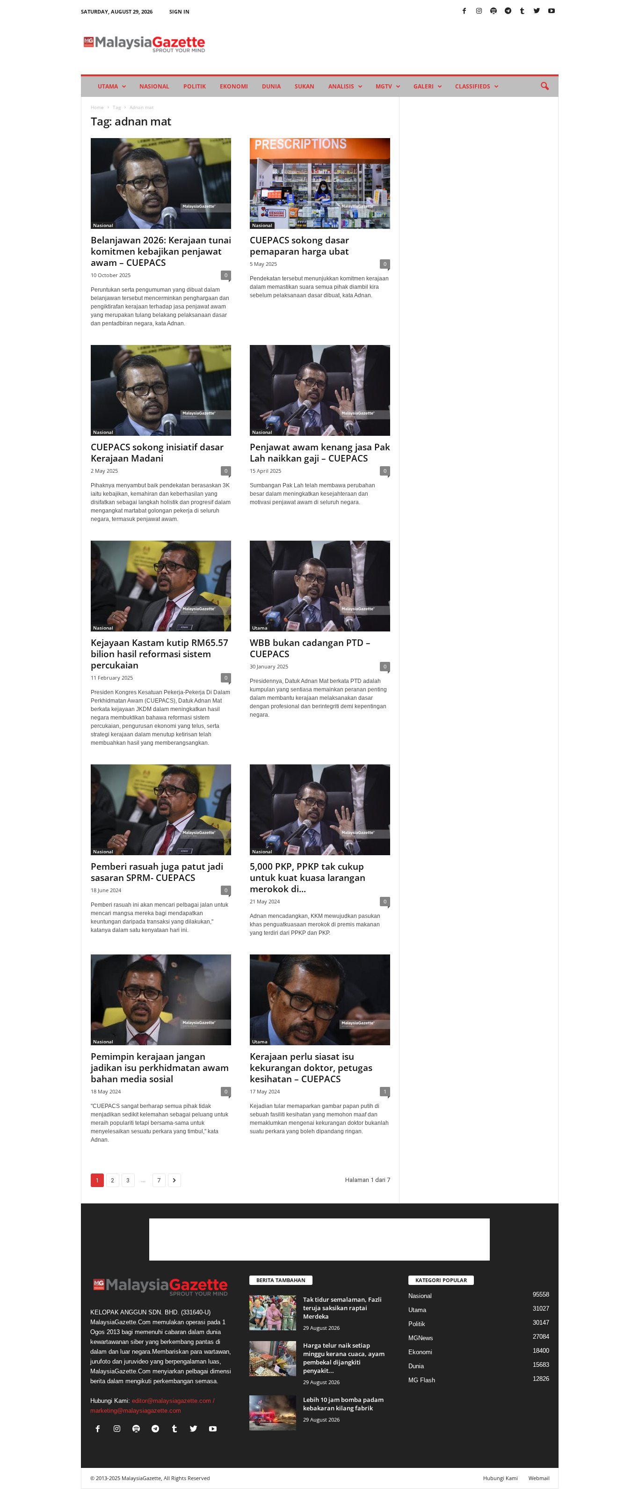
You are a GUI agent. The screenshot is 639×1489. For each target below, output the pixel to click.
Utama (108, 86)
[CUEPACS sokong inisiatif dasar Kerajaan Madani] (161, 390)
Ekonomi (234, 86)
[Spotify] (493, 11)
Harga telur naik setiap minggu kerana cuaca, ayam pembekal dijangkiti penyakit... (344, 1358)
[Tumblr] (522, 11)
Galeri (424, 86)
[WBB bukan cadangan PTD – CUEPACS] (320, 586)
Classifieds (472, 86)
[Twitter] (537, 11)
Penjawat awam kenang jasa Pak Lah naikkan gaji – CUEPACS (320, 452)
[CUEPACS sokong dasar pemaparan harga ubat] (320, 183)
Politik (194, 86)
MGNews (420, 1338)
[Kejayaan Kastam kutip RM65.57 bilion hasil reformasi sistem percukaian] (161, 586)
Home (97, 107)
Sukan (304, 86)
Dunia (271, 86)
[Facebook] (464, 11)
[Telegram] (508, 11)
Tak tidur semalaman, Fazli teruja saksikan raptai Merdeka (342, 1307)
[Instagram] (479, 11)
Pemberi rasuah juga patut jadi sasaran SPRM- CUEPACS (157, 872)
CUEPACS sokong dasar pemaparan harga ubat (302, 245)
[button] (544, 86)
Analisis (341, 86)
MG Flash (421, 1380)
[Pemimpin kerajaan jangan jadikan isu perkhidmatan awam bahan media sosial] (161, 999)
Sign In (179, 11)
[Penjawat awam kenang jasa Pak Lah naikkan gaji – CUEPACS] (320, 390)
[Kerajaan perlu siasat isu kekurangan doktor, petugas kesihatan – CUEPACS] (320, 999)
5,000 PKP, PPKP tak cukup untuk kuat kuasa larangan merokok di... (307, 877)
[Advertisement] (319, 1239)
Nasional (154, 86)
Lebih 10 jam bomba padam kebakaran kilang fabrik (343, 1403)
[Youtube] (551, 11)
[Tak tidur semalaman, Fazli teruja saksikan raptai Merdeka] (272, 1312)
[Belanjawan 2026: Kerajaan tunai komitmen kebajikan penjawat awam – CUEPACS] (161, 183)
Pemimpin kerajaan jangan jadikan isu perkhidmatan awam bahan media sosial (160, 1067)
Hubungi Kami (500, 1478)
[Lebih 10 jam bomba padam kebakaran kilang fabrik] (272, 1412)
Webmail (539, 1478)
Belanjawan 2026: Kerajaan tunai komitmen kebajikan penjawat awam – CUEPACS (161, 251)
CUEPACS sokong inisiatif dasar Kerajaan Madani (157, 452)
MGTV (384, 86)
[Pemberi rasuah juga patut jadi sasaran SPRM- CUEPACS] (161, 809)
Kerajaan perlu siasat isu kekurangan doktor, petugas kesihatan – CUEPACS (311, 1067)
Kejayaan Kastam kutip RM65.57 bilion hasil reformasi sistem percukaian (159, 654)
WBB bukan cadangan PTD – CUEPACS (310, 648)
